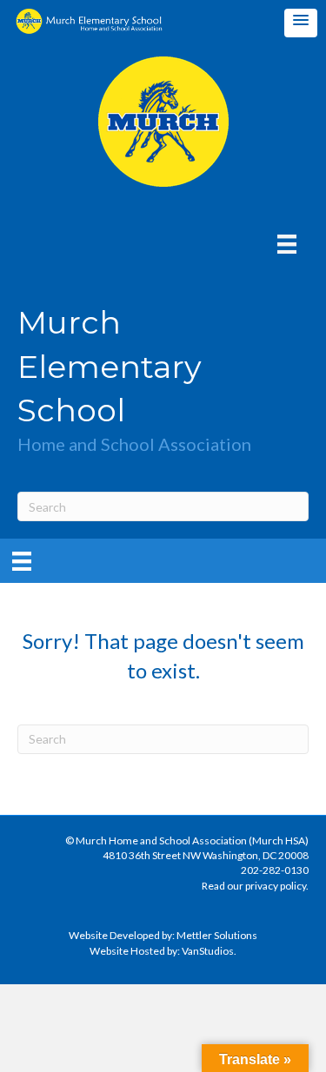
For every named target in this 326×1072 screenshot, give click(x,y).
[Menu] (287, 244)
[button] (300, 23)
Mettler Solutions (216, 935)
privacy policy (275, 885)
